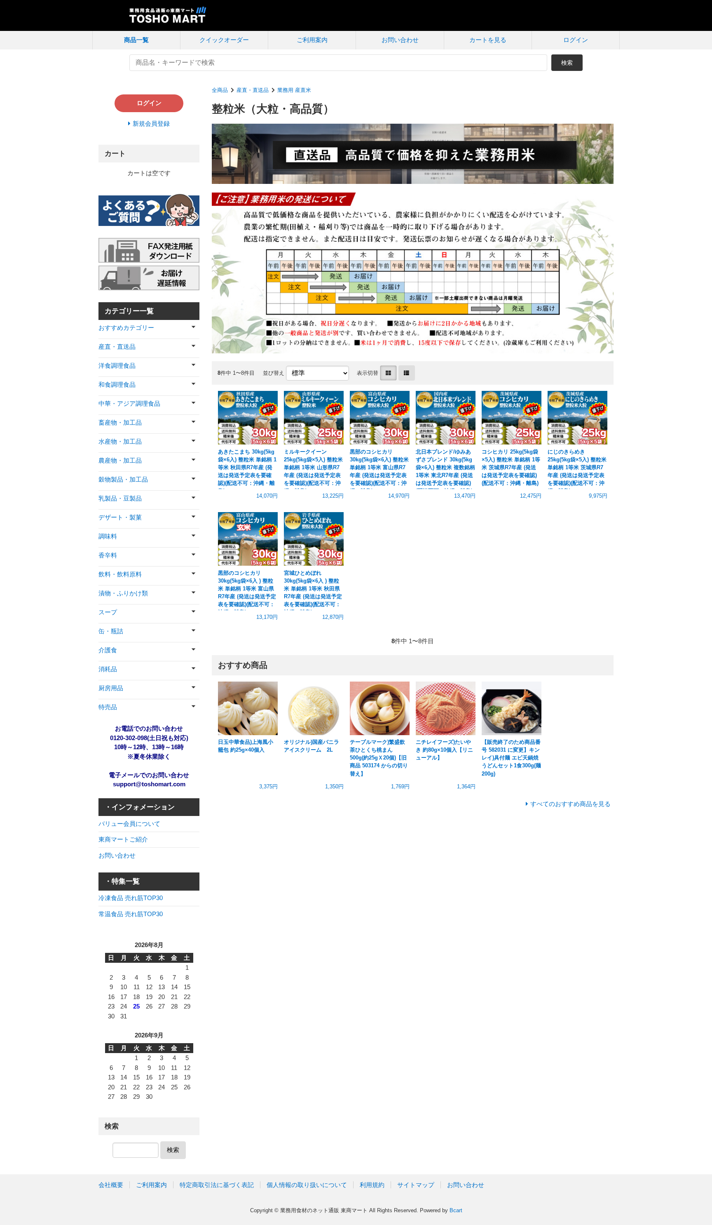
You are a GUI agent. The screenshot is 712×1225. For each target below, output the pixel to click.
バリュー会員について (129, 823)
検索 (567, 62)
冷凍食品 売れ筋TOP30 (130, 897)
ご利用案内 (312, 39)
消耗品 (107, 668)
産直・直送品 (253, 90)
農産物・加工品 (120, 460)
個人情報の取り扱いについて (307, 1184)
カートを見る (487, 39)
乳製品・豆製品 (120, 498)
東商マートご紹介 (123, 839)
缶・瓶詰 (110, 631)
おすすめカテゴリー (126, 327)
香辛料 (107, 555)
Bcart (456, 1210)
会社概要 (110, 1184)
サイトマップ (415, 1184)
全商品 (220, 90)
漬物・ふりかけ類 (123, 593)
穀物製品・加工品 (123, 479)
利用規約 (372, 1184)
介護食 (107, 650)
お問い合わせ (400, 39)
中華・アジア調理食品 (129, 403)
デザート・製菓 (120, 517)
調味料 (107, 536)
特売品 (107, 706)
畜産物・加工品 (120, 422)
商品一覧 (136, 39)
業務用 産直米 (294, 90)
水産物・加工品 (120, 441)
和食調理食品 (117, 384)
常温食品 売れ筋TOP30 (130, 913)
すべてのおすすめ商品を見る (570, 803)
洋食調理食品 (117, 365)
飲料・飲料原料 (120, 574)
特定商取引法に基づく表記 (217, 1184)
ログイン (575, 39)
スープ (107, 612)
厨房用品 (110, 687)
